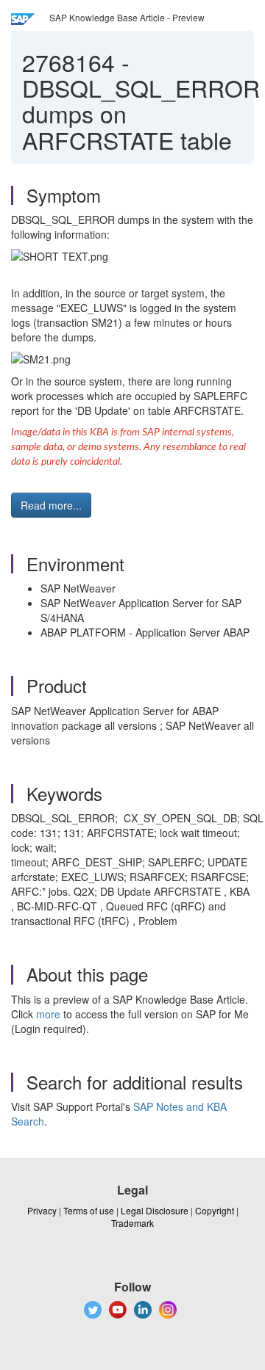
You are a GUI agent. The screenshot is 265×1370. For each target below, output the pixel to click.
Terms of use (88, 1210)
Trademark (132, 1223)
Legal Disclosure (154, 1210)
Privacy (42, 1210)
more (48, 1014)
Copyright (214, 1210)
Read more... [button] (51, 505)
